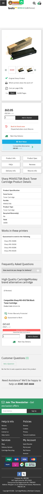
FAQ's (11, 164)
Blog (3, 444)
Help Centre (5, 435)
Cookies (25, 429)
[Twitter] (24, 474)
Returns (4, 425)
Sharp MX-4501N (10, 251)
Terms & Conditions (29, 435)
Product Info (10, 158)
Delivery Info (11, 171)
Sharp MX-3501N (10, 244)
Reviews (32, 164)
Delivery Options (7, 447)
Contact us (5, 432)
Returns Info (32, 171)
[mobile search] (34, 3)
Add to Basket (27, 118)
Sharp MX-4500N (10, 247)
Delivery (4, 429)
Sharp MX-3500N (10, 241)
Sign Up (34, 411)
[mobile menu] (3, 3)
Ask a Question (9, 364)
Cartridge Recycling (8, 450)
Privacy (25, 432)
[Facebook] (19, 474)
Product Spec (32, 158)
